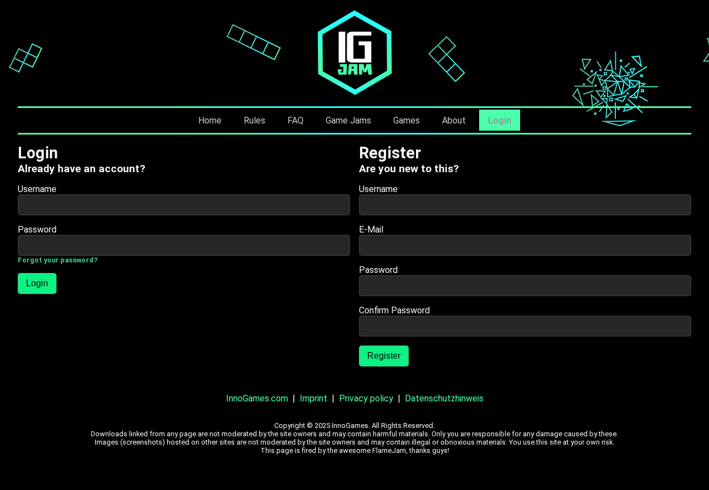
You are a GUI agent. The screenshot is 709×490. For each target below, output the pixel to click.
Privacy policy (366, 398)
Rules (254, 120)
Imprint (313, 398)
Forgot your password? (57, 260)
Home (210, 120)
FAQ (295, 120)
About (454, 120)
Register (383, 355)
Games (406, 120)
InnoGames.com (257, 398)
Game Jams (348, 120)
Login (499, 120)
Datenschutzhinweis (444, 398)
